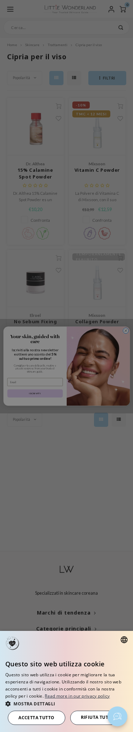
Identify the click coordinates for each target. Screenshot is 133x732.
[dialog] (66, 681)
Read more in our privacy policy (77, 696)
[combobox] (124, 639)
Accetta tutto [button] (36, 718)
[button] (66, 703)
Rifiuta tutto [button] (98, 717)
